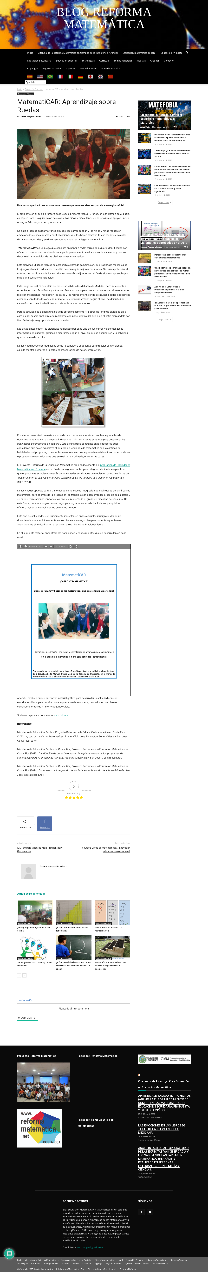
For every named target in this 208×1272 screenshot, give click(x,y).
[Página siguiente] (25, 546)
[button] (187, 53)
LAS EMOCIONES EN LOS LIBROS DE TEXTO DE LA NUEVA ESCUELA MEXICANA (161, 1129)
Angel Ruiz (145, 127)
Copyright (32, 68)
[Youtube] (179, 53)
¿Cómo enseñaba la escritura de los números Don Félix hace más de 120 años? (73, 965)
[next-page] (24, 975)
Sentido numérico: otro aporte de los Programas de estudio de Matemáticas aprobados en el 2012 (163, 238)
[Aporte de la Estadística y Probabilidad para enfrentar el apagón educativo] (144, 290)
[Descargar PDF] (70, 546)
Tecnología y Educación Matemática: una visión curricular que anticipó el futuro (172, 153)
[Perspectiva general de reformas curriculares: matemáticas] (144, 258)
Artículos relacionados (31, 893)
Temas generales (123, 60)
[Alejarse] (46, 546)
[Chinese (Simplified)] (111, 76)
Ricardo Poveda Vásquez (151, 247)
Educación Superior (66, 60)
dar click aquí (61, 715)
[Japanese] (90, 76)
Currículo (104, 60)
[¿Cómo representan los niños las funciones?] (73, 912)
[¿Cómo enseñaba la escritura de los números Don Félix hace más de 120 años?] (73, 947)
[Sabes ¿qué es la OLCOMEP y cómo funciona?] (35, 947)
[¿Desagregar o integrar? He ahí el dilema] (35, 912)
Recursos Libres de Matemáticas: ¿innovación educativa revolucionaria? (105, 849)
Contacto (169, 60)
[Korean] (101, 76)
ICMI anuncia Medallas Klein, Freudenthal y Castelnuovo (39, 849)
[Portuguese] (50, 76)
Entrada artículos (110, 68)
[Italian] (70, 76)
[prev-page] (19, 975)
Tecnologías (88, 60)
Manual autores (88, 68)
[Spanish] (30, 76)
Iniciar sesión (25, 1000)
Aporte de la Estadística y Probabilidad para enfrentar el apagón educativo (169, 290)
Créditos (154, 60)
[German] (80, 76)
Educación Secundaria (39, 60)
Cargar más (163, 202)
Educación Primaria (171, 52)
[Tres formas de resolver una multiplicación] (112, 912)
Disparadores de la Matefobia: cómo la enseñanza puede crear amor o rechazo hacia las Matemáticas (172, 137)
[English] (40, 76)
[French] (60, 76)
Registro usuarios (51, 68)
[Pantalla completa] (75, 546)
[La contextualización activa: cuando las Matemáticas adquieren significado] (144, 189)
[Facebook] (174, 53)
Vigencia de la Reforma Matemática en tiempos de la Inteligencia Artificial (78, 52)
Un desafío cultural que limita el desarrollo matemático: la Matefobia (161, 118)
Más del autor (57, 893)
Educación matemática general (139, 52)
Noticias (141, 60)
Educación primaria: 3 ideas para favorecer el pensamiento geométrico (110, 965)
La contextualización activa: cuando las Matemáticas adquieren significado (172, 188)
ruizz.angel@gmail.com (90, 1247)
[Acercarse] (51, 546)
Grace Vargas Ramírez (31, 116)
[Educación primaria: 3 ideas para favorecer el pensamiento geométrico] (112, 947)
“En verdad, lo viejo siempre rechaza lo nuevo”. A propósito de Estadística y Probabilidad (172, 306)
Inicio (30, 52)
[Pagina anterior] (20, 546)
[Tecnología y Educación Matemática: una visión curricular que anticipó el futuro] (144, 154)
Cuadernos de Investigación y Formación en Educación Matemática (163, 1084)
